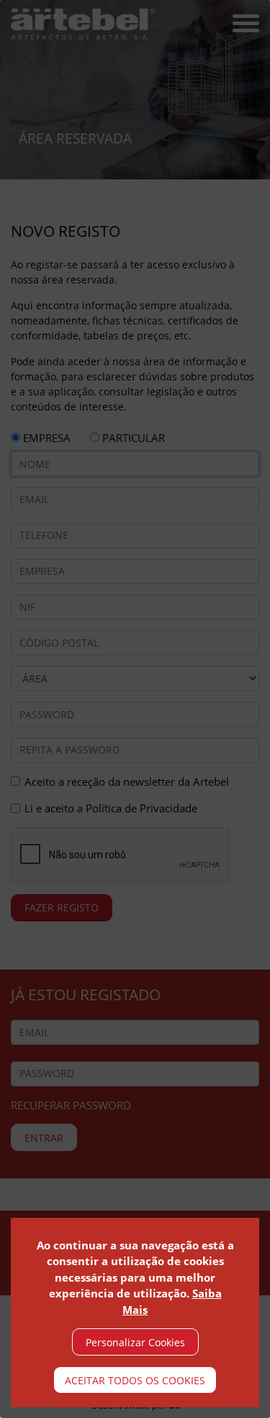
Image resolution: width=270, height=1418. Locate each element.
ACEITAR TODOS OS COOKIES (135, 1380)
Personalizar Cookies (135, 1342)
